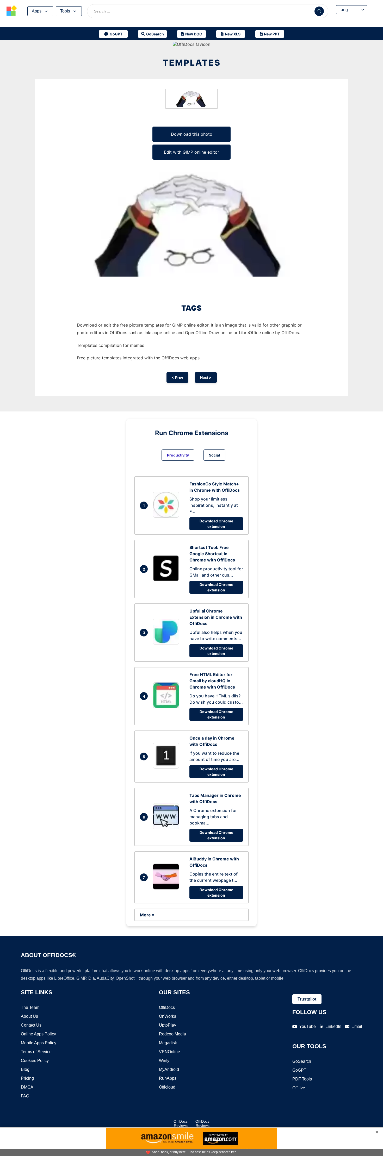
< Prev (177, 377)
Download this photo (191, 134)
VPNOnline (169, 1051)
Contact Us (31, 1025)
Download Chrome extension (216, 524)
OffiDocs (167, 1007)
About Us (29, 1016)
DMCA (27, 1087)
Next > (206, 377)
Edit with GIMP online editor (191, 152)
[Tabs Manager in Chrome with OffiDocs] (167, 827)
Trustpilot (307, 999)
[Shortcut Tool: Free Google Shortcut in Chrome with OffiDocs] (167, 579)
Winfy (164, 1060)
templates (192, 63)
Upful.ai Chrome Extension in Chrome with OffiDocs (215, 617)
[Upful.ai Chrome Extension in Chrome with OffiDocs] (167, 643)
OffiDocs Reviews (181, 1123)
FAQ (25, 1096)
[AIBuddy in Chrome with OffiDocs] (167, 888)
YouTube (307, 1026)
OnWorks (167, 1016)
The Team (30, 1007)
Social (214, 455)
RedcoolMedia (172, 1034)
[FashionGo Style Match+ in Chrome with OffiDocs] (167, 516)
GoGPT (299, 1070)
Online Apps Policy (38, 1034)
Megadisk (168, 1043)
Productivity (178, 455)
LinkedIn (333, 1026)
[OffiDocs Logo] (12, 11)
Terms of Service (36, 1051)
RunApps (167, 1078)
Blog (25, 1069)
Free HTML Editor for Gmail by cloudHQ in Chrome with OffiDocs (212, 681)
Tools (65, 11)
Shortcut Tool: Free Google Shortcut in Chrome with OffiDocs (212, 554)
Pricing (27, 1078)
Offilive (298, 1088)
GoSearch (301, 1061)
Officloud (167, 1087)
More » (147, 914)
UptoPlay (167, 1025)
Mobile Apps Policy (38, 1043)
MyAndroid (169, 1069)
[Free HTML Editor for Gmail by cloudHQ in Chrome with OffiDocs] (167, 706)
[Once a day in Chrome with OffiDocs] (167, 767)
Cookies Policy (35, 1060)
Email (356, 1026)
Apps (36, 11)
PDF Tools (302, 1079)
